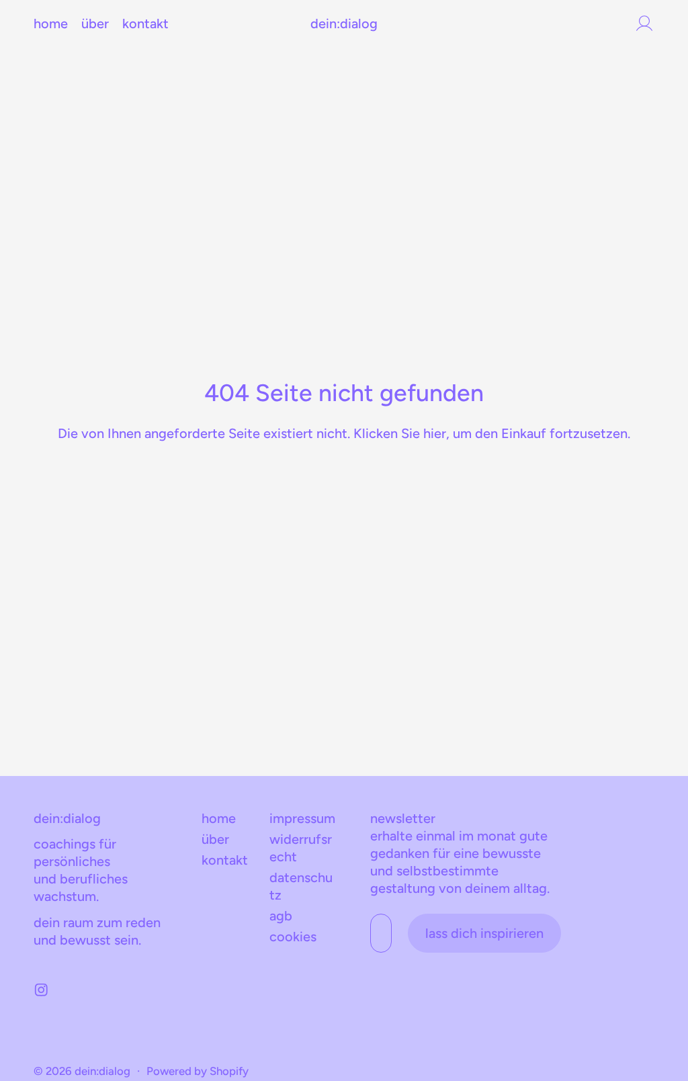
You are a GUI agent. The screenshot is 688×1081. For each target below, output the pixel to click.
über (95, 23)
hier (434, 433)
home (51, 23)
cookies (292, 936)
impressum (302, 818)
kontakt (145, 23)
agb (280, 916)
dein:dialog (102, 1071)
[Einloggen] (644, 23)
